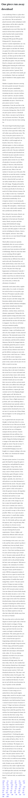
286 (12, 794)
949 (3, 790)
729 (3, 784)
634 (19, 792)
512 (8, 781)
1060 (3, 794)
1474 (8, 794)
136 (15, 788)
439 (23, 788)
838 (8, 788)
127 (15, 781)
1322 (20, 782)
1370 (3, 788)
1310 (3, 786)
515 (24, 794)
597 (15, 792)
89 (3, 792)
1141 (23, 792)
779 (12, 781)
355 (15, 790)
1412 (7, 792)
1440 (11, 782)
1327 (24, 781)
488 (3, 782)
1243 (12, 784)
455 (11, 792)
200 (12, 786)
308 (24, 782)
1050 (16, 786)
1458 (3, 781)
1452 (19, 790)
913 (7, 790)
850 (15, 782)
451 (19, 781)
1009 (7, 796)
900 (3, 796)
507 (23, 790)
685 (19, 788)
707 (12, 788)
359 (16, 784)
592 (7, 782)
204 (20, 786)
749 (16, 794)
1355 (7, 784)
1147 (24, 786)
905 (8, 786)
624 (20, 794)
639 (11, 790)
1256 (20, 784)
